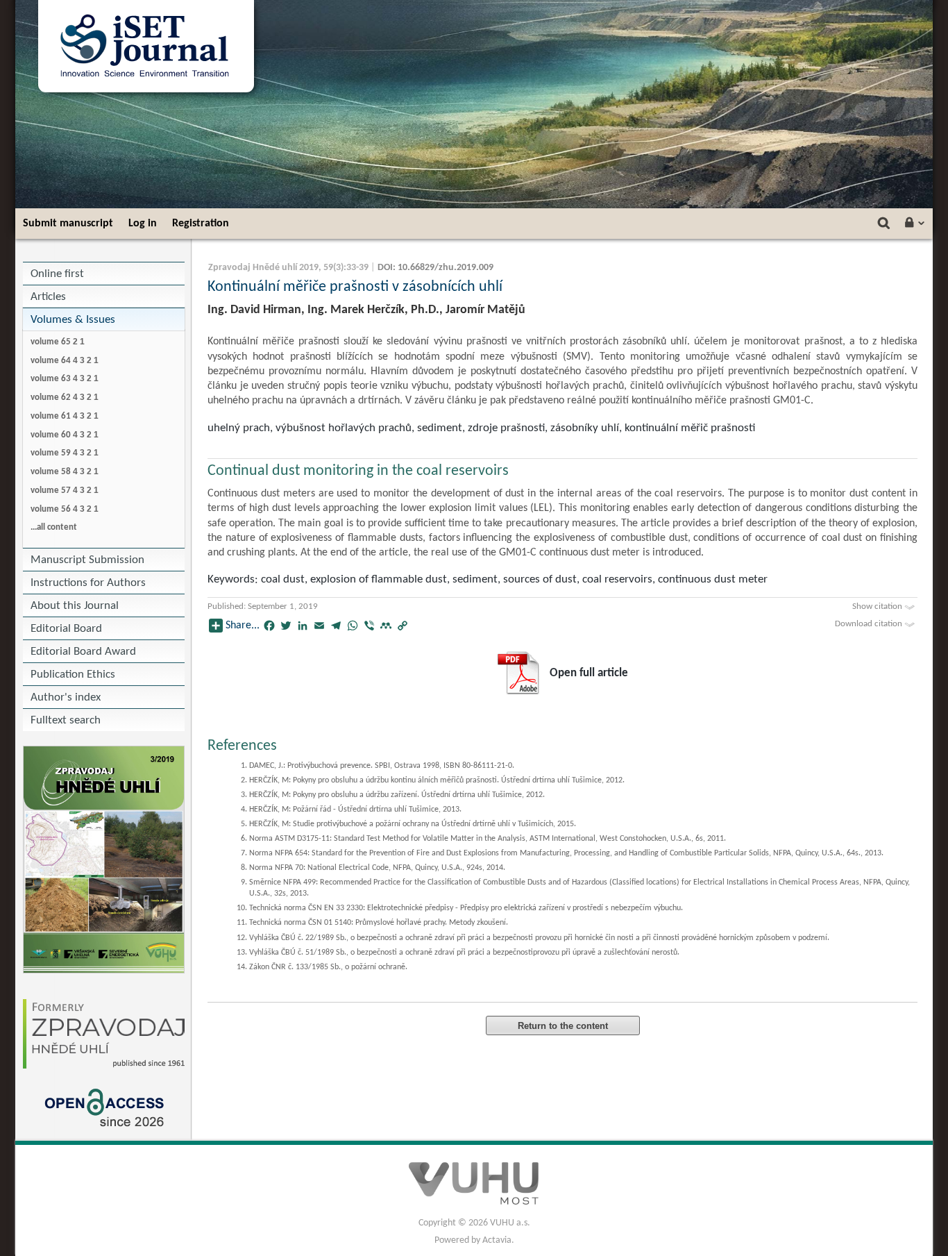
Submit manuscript (68, 223)
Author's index (66, 697)
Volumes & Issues (73, 320)
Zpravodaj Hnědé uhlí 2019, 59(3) (276, 267)
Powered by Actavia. (474, 1240)
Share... (243, 625)
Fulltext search (66, 720)
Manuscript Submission (87, 560)
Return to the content (563, 1026)
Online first (57, 274)
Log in (142, 223)
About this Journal (75, 606)
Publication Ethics (73, 674)
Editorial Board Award (83, 652)
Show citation (878, 606)
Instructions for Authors (88, 583)
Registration (200, 223)
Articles (48, 297)
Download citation (869, 623)
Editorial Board (66, 629)
